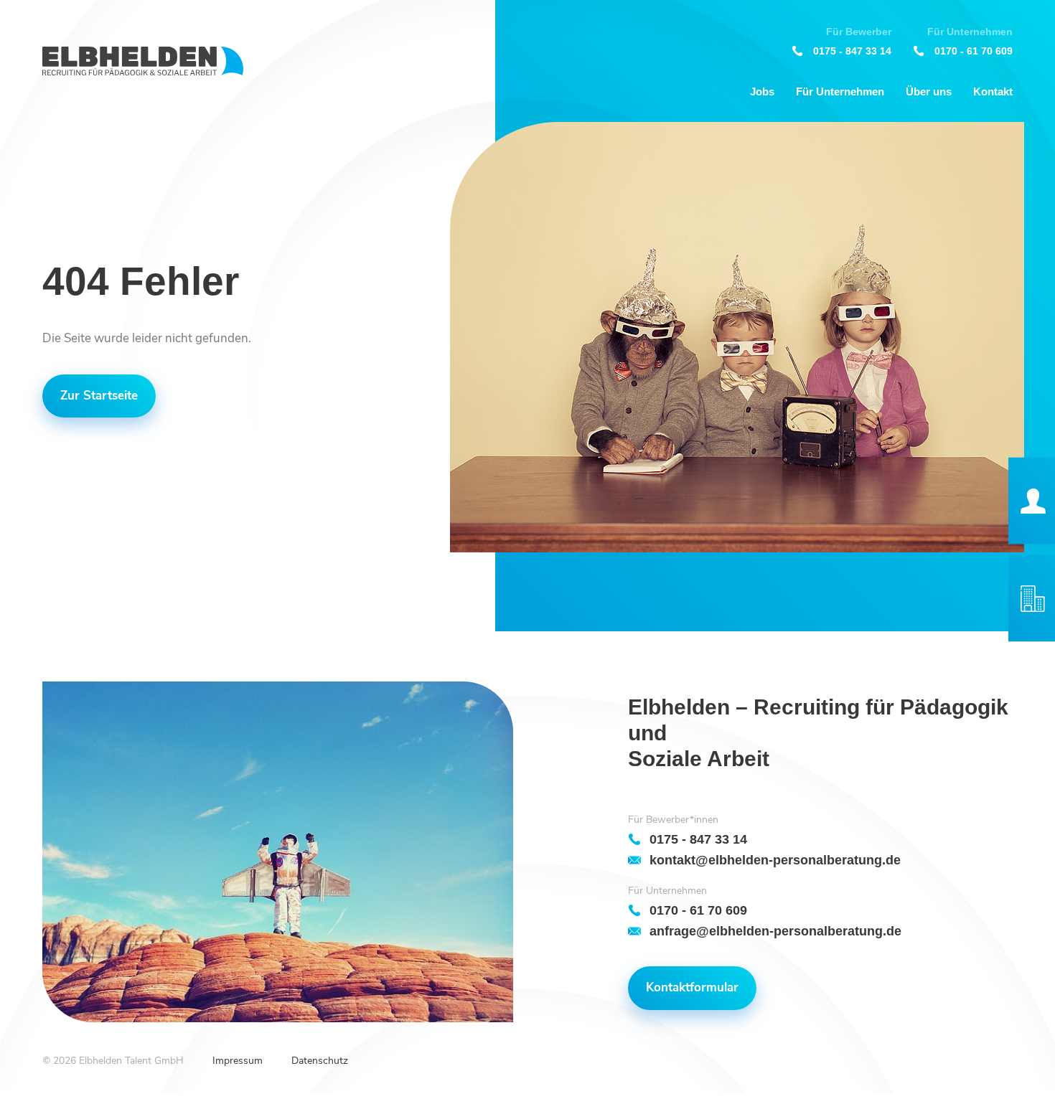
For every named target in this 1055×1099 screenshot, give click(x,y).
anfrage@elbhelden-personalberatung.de (775, 930)
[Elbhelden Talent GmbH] (142, 61)
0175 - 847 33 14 (852, 50)
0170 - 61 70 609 (973, 50)
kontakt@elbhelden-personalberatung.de (775, 859)
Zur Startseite (99, 395)
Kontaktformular (692, 987)
